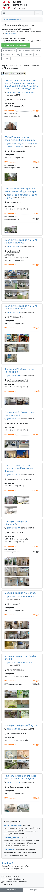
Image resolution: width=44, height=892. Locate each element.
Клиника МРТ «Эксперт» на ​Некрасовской (19, 413)
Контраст (6, 58)
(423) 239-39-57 (13, 246)
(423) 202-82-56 (13, 375)
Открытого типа (9, 50)
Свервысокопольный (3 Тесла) (28, 50)
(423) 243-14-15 (13, 474)
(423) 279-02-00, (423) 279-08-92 (20, 662)
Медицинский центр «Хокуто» (21, 725)
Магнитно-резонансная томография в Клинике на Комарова (19, 468)
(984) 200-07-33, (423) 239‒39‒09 (20, 596)
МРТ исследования (12, 825)
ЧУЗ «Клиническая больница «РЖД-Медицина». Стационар (20, 777)
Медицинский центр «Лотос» (20, 592)
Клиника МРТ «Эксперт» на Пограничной (19, 370)
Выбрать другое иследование (15, 45)
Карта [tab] (34, 890)
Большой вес (27, 55)
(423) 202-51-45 (13, 729)
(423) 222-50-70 (13, 782)
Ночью (37, 55)
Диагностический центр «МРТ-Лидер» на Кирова (21, 241)
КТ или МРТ (9, 849)
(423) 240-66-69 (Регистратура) (20, 92)
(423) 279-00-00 (13, 528)
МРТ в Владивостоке (12, 19)
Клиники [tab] (12, 890)
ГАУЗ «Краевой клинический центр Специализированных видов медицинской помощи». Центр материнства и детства (21, 84)
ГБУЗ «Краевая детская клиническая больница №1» (20, 138)
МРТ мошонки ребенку (11, 55)
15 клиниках (11, 34)
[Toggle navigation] (37, 13)
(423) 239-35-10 (13, 312)
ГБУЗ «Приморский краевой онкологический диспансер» (20, 190)
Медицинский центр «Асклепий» (16, 523)
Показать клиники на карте (14, 73)
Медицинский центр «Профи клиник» (20, 657)
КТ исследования (11, 837)
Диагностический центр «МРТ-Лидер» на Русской (21, 307)
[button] (11, 126)
